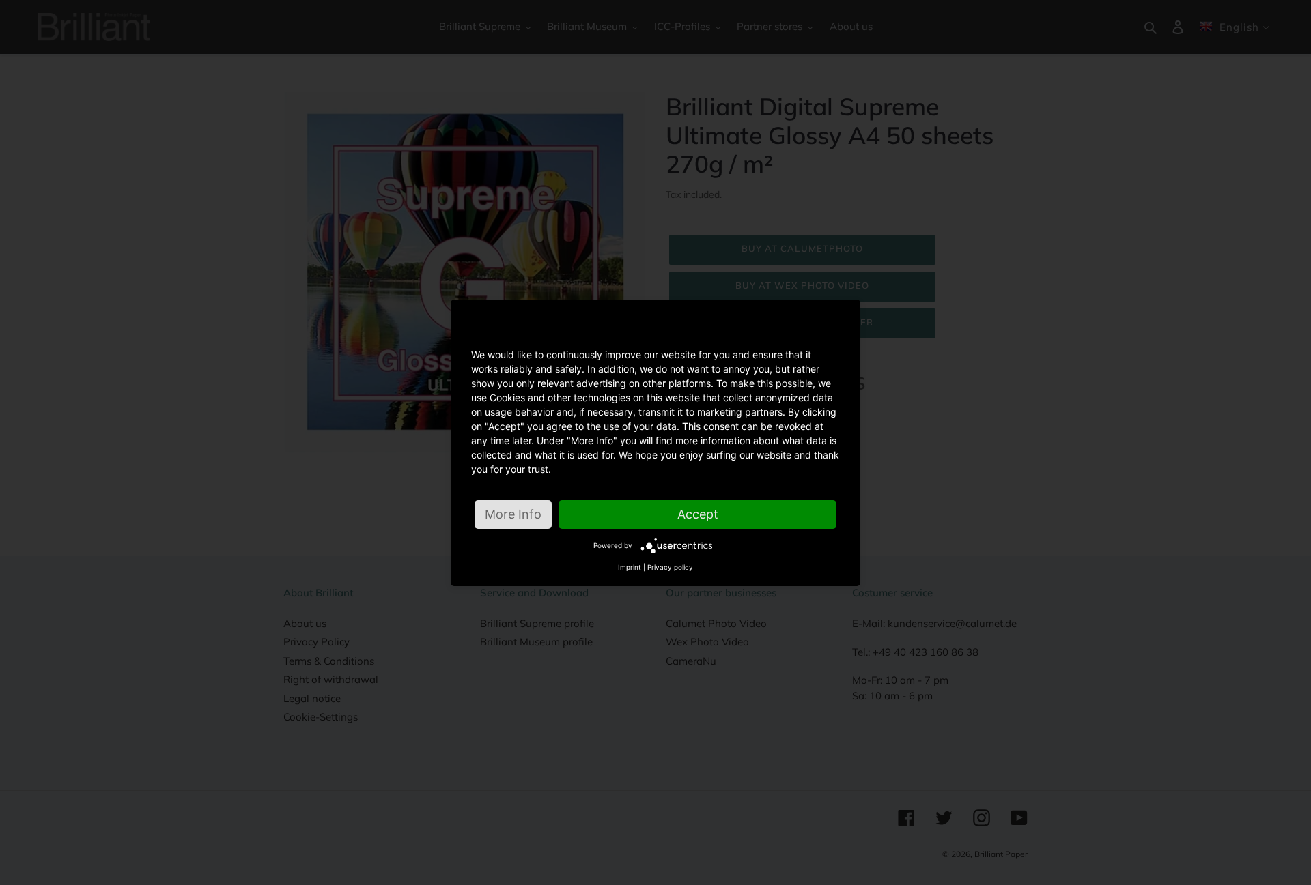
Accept (697, 514)
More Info (513, 514)
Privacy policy (670, 567)
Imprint (629, 567)
